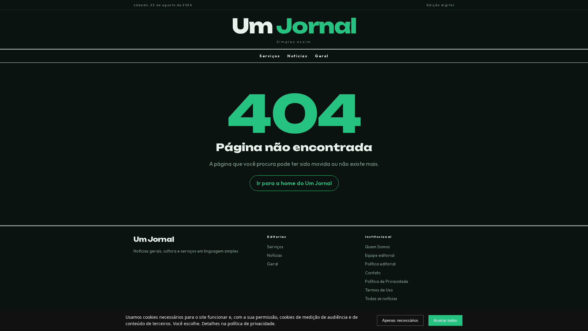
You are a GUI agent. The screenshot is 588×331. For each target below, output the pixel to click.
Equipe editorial (379, 255)
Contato (373, 273)
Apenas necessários (400, 320)
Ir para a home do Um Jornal (294, 183)
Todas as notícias (381, 298)
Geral (322, 55)
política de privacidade (251, 323)
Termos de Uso (379, 290)
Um (294, 26)
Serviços (269, 55)
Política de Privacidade (386, 281)
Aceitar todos (445, 320)
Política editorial (380, 264)
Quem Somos (377, 246)
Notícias (297, 55)
